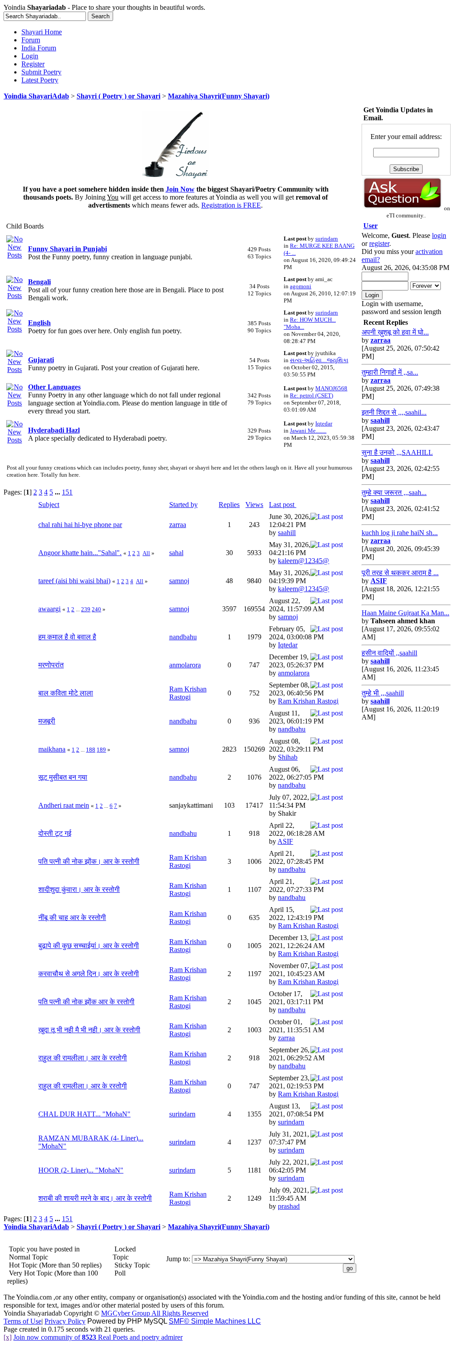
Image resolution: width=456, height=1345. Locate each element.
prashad (289, 1206)
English (39, 323)
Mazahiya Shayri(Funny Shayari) (218, 96)
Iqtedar (323, 423)
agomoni (300, 286)
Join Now (180, 189)
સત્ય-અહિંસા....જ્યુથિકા (319, 360)
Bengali (39, 282)
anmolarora (185, 665)
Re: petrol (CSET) (311, 395)
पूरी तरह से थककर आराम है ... (400, 572)
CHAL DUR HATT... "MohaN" (84, 1114)
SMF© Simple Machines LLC (215, 1321)
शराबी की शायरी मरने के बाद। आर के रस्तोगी (95, 1198)
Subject (48, 504)
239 (85, 609)
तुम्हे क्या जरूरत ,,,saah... (394, 492)
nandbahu (183, 637)
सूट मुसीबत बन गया (62, 777)
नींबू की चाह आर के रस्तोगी (72, 917)
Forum (30, 40)
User (370, 225)
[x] (8, 1337)
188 (90, 749)
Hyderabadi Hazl (54, 430)
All (146, 553)
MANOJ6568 (331, 388)
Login (29, 56)
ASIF (285, 841)
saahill (287, 532)
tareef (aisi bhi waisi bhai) (74, 581)
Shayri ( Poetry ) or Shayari (118, 96)
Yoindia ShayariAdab (36, 96)
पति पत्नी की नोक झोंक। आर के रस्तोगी (88, 861)
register (379, 243)
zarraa (177, 524)
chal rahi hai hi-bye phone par (80, 524)
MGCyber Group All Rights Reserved (154, 1313)
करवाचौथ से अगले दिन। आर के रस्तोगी (88, 973)
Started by (183, 504)
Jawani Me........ (308, 430)
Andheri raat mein (63, 805)
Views (254, 504)
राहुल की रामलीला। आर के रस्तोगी (82, 1058)
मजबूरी (46, 721)
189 (101, 749)
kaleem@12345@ (303, 560)
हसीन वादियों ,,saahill (389, 653)
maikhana (51, 749)
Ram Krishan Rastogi (188, 693)
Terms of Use (22, 1321)
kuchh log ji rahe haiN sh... (400, 532)
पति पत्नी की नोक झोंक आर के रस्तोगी (86, 1002)
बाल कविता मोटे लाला (65, 693)
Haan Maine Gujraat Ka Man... (405, 613)
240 (96, 609)
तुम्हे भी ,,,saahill (383, 693)
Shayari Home (41, 32)
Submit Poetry (41, 72)
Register (33, 64)
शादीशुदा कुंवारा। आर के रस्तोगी (79, 889)
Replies (229, 504)
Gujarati (41, 360)
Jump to (177, 1259)
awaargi (49, 609)
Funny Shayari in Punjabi (67, 249)
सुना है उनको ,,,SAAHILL (397, 452)
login (439, 235)
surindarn (326, 238)
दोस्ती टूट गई (54, 833)
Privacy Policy (65, 1321)
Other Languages (54, 387)
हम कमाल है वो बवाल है (67, 637)
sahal (176, 552)
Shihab (287, 757)
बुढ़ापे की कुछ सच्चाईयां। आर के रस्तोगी (88, 945)
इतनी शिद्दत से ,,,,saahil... (394, 412)
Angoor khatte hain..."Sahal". (80, 552)
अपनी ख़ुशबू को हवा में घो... (395, 332)
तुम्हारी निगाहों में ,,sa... (390, 372)
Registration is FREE (231, 205)
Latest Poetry (39, 80)
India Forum (38, 48)
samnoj (179, 581)
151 (67, 492)
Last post (282, 504)
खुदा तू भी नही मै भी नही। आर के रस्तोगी (89, 1030)
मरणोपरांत (51, 665)
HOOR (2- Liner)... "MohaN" (80, 1170)
